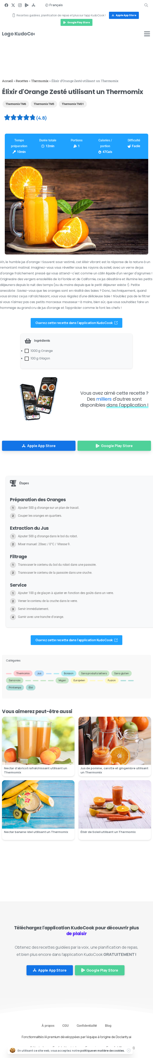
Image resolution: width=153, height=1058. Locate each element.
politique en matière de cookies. (102, 1050)
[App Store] (33, 5)
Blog (108, 1026)
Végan (62, 680)
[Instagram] (20, 5)
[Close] (129, 1050)
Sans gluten (121, 673)
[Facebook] (6, 5)
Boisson (69, 673)
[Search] (146, 5)
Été (31, 687)
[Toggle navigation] (147, 33)
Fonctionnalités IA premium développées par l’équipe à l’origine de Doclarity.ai (76, 1037)
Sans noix (15, 680)
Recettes (22, 81)
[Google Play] (26, 5)
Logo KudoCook (20, 33)
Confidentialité (87, 1026)
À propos (48, 1026)
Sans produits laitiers (94, 673)
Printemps (15, 687)
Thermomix (40, 81)
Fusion (112, 680)
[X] (13, 5)
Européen (79, 680)
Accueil (7, 81)
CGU (65, 1026)
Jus (39, 673)
